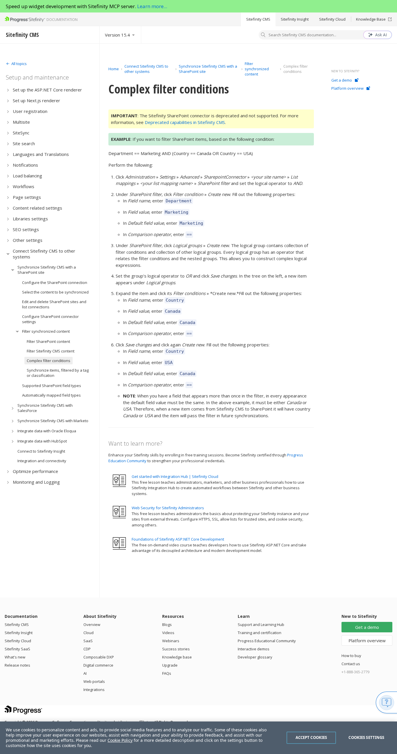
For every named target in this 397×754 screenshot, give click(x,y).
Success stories (176, 649)
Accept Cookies (311, 737)
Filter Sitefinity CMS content (50, 351)
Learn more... (152, 6)
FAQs (166, 673)
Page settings (27, 197)
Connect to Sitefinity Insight (41, 451)
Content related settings (37, 208)
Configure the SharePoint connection (54, 282)
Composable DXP (98, 657)
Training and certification (259, 632)
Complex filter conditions (48, 360)
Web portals (94, 681)
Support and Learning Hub (261, 624)
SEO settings (26, 229)
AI (85, 673)
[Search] (263, 35)
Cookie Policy (120, 740)
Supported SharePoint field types (51, 385)
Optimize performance (35, 471)
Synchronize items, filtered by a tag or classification (58, 373)
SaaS (88, 640)
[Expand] (8, 90)
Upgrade (170, 665)
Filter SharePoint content (48, 341)
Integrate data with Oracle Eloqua (46, 430)
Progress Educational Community (267, 640)
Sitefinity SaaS (17, 649)
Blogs (167, 624)
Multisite (21, 122)
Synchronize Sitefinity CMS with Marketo (52, 420)
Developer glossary (255, 657)
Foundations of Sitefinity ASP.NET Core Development (178, 539)
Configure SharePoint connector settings (50, 319)
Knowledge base (177, 657)
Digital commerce (98, 665)
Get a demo (341, 80)
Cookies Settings (366, 737)
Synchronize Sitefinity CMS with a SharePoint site (46, 269)
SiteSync (21, 133)
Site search (24, 143)
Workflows (23, 186)
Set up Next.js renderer (36, 100)
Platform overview (347, 88)
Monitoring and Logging (36, 482)
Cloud (88, 632)
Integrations (94, 689)
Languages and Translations (41, 154)
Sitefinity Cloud (332, 19)
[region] (198, 737)
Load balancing (27, 176)
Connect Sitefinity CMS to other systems (44, 254)
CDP (87, 649)
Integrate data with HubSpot (42, 441)
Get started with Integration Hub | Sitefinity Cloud (175, 476)
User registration (30, 111)
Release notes (17, 665)
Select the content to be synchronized (55, 292)
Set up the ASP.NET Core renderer (47, 90)
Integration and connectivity (41, 460)
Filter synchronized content (46, 331)
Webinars (170, 640)
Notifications (25, 165)
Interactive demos (253, 649)
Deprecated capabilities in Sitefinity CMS (185, 122)
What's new (15, 657)
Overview (91, 624)
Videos (168, 632)
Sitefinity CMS (258, 19)
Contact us (350, 663)
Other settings (27, 240)
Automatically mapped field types (51, 395)
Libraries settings (30, 219)
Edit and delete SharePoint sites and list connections (54, 304)
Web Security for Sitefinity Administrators (168, 507)
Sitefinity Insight (295, 19)
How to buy (351, 655)
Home (113, 68)
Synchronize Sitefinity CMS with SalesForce (45, 408)
